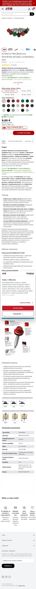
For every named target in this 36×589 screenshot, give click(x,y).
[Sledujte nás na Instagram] (6, 577)
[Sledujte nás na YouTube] (9, 577)
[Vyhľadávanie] (32, 14)
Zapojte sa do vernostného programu (17, 128)
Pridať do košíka (24, 133)
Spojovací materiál (7, 18)
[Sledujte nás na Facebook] (3, 577)
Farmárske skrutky (19, 18)
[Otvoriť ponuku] (2, 9)
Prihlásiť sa (8, 566)
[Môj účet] (29, 9)
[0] (33, 9)
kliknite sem (22, 585)
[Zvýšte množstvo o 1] (10, 133)
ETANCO (4, 62)
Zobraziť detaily (25, 302)
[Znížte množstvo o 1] (3, 133)
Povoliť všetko (18, 308)
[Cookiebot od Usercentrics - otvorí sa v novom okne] (26, 274)
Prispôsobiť (17, 314)
